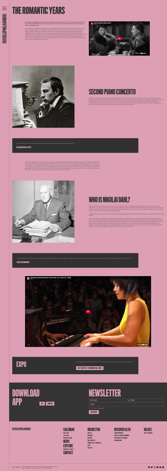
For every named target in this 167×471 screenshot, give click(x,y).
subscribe (93, 412)
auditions (90, 438)
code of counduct (148, 433)
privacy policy (101, 408)
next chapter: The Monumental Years (90, 368)
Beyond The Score (67, 438)
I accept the (98, 408)
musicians (90, 435)
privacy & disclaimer (26, 468)
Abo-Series (66, 433)
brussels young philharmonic (121, 435)
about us (90, 433)
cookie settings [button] (36, 468)
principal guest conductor (94, 443)
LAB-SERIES (66, 435)
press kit (90, 448)
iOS (42, 403)
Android (50, 403)
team (89, 445)
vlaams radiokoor (118, 433)
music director (91, 440)
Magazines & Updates (68, 449)
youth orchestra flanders (120, 438)
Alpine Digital (49, 468)
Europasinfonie (118, 440)
